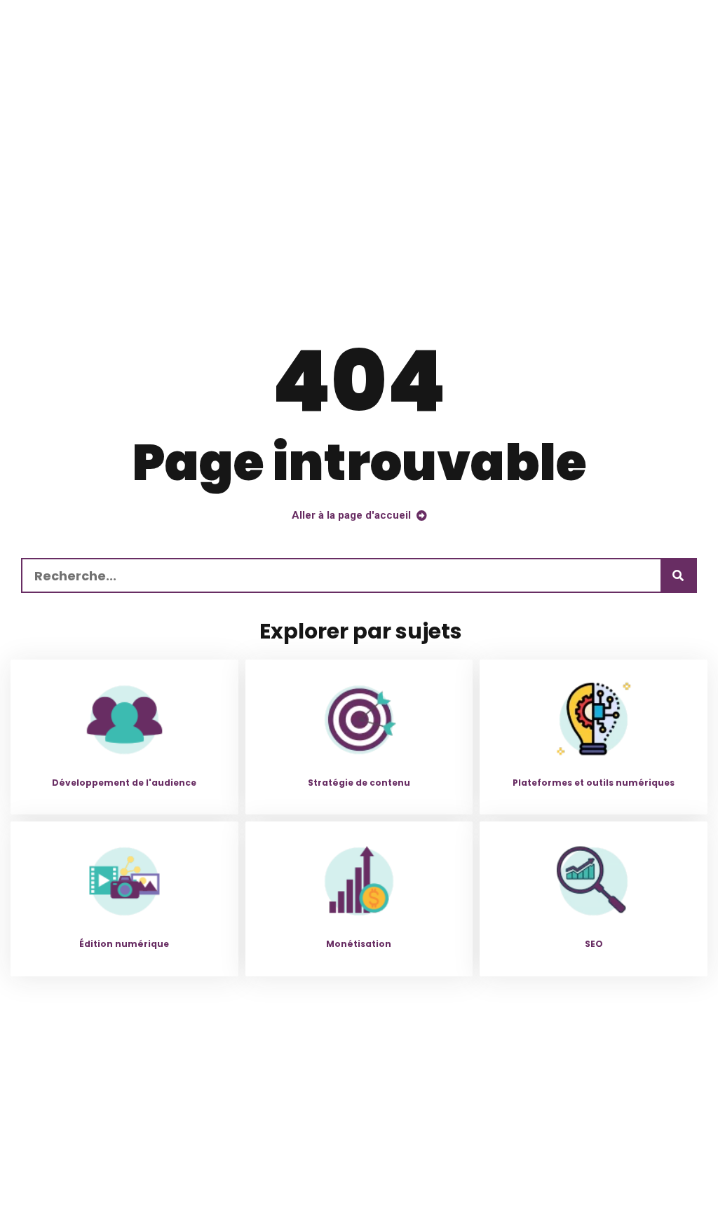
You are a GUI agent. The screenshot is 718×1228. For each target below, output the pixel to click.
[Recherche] (678, 575)
